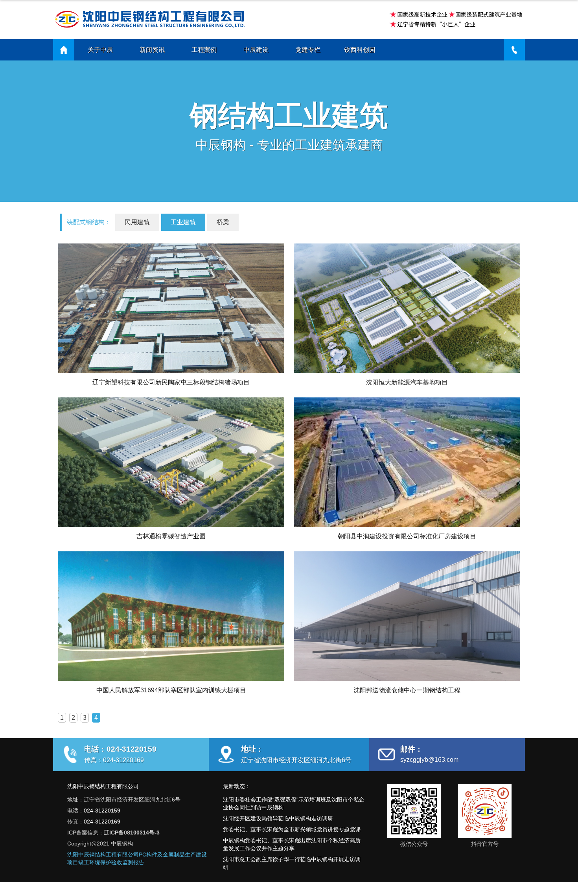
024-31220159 (102, 810)
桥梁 (223, 222)
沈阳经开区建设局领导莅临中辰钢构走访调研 (278, 818)
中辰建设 (256, 49)
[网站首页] (63, 50)
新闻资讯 (152, 49)
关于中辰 (100, 49)
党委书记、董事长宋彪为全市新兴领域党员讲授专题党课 (292, 829)
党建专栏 (307, 49)
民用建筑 (137, 222)
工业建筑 (183, 222)
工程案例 (204, 49)
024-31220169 (102, 821)
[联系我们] (514, 50)
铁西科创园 (360, 49)
